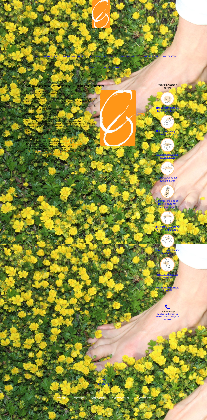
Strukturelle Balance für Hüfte (167, 276)
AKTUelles (144, 398)
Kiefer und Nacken (73, 143)
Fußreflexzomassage (38, 151)
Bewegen (76, 146)
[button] (103, 384)
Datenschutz (112, 67)
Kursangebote (129, 56)
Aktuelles (50, 56)
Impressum (92, 67)
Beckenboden (68, 141)
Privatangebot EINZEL (75, 56)
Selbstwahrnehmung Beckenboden (167, 156)
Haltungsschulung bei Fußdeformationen (167, 109)
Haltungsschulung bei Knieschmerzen (167, 133)
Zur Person (151, 56)
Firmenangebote (105, 56)
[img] (103, 14)
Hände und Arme (54, 153)
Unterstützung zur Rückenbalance (167, 179)
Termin (62, 398)
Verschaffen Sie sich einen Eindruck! (167, 288)
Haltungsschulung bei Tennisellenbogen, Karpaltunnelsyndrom (167, 204)
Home (35, 56)
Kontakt (168, 56)
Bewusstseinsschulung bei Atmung (167, 251)
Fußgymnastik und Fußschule (61, 138)
